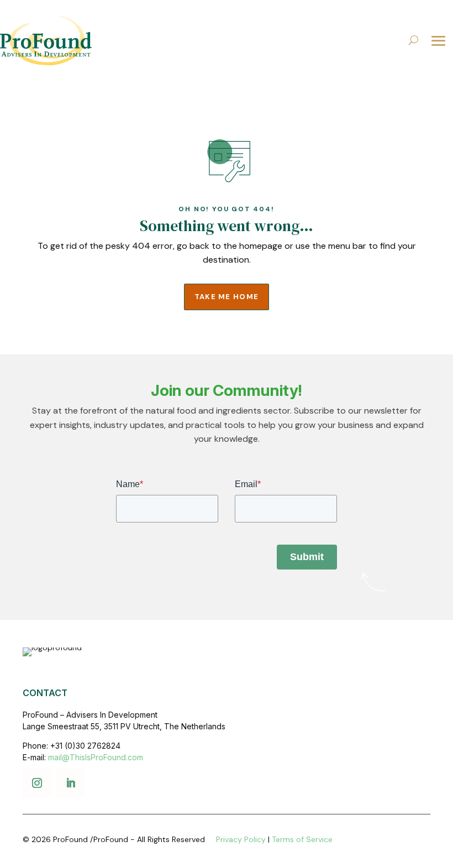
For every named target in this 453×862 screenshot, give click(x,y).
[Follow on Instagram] (37, 783)
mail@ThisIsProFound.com (95, 757)
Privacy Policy (241, 839)
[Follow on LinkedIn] (70, 783)
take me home (226, 296)
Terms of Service (302, 839)
